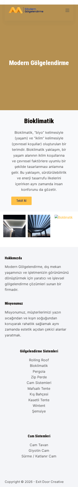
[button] (7, 226)
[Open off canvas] (67, 10)
